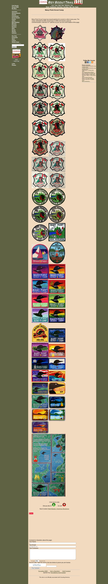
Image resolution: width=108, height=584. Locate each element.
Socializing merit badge (58, 572)
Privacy (14, 65)
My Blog (14, 8)
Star (70, 7)
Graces (14, 19)
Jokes (13, 20)
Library (14, 40)
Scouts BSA (15, 7)
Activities (14, 11)
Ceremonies (15, 16)
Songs (14, 29)
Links (13, 63)
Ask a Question (55, 571)
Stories (14, 31)
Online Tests (15, 42)
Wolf (59, 5)
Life (73, 7)
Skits (13, 28)
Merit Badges (15, 22)
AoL (72, 5)
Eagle (76, 7)
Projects (14, 25)
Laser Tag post (89, 77)
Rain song (92, 74)
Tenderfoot (53, 7)
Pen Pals (14, 36)
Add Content (66, 571)
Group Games (16, 17)
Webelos (67, 5)
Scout (47, 7)
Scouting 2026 (43, 571)
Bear (63, 5)
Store (13, 39)
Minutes (14, 23)
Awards (14, 14)
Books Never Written (89, 72)
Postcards (15, 37)
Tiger (56, 5)
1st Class (66, 7)
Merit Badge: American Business (58, 509)
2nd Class (60, 7)
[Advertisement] (89, 33)
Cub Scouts (15, 5)
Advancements (16, 13)
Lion (52, 5)
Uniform (14, 33)
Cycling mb (92, 73)
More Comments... (86, 81)
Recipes (14, 26)
